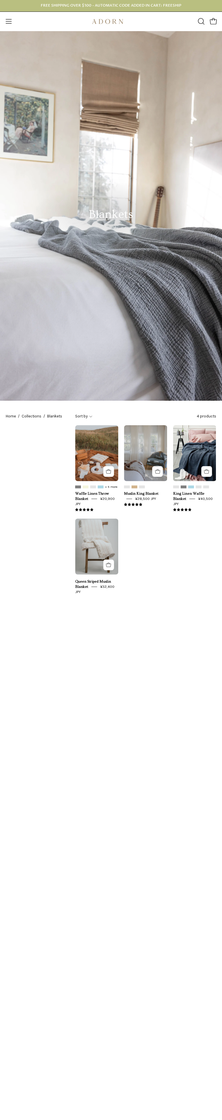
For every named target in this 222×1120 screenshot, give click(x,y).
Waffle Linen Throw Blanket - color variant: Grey (78, 486)
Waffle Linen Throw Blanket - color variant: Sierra (93, 486)
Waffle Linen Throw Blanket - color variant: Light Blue (100, 486)
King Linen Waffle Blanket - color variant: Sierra (176, 486)
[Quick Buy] (108, 471)
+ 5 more (111, 486)
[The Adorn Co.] (111, 21)
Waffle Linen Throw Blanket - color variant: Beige (85, 486)
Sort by (81, 416)
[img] (84, 510)
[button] (201, 21)
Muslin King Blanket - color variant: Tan (134, 486)
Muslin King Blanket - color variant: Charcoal (142, 486)
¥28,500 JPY (145, 498)
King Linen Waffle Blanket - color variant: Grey (183, 486)
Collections (31, 416)
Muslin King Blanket (141, 494)
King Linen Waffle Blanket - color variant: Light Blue (191, 486)
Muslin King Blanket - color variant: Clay (127, 486)
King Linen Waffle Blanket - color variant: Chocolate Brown (206, 486)
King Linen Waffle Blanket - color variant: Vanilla (198, 486)
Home (11, 416)
